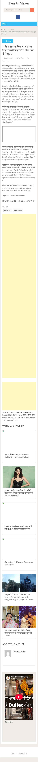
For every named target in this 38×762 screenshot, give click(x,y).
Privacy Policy (22, 753)
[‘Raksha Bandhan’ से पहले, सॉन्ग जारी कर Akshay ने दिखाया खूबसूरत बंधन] (19, 512)
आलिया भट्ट (31, 415)
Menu (4, 24)
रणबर (33, 417)
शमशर (15, 420)
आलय (24, 415)
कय (9, 417)
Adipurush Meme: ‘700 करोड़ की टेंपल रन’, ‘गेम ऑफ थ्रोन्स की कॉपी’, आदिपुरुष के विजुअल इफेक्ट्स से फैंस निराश (19, 597)
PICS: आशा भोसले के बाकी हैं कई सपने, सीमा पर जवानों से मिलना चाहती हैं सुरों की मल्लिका (18, 633)
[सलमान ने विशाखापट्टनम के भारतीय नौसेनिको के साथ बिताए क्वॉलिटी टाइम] (19, 441)
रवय (11, 420)
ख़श (12, 417)
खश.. (15, 417)
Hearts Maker (19, 3)
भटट (27, 417)
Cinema (11, 29)
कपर (5, 417)
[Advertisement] (19, 296)
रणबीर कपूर (5, 420)
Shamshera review (15, 415)
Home (3, 29)
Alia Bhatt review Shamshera (17, 412)
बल (22, 417)
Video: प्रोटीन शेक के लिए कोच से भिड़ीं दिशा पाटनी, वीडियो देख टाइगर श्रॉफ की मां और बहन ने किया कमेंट (19, 493)
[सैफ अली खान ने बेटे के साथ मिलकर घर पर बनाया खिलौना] (19, 548)
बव (24, 417)
